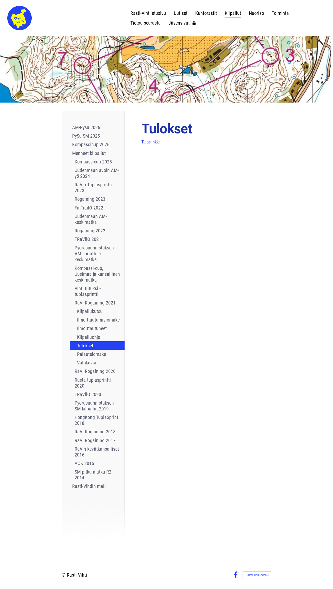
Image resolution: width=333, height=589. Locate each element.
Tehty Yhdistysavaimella (257, 574)
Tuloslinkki (150, 141)
